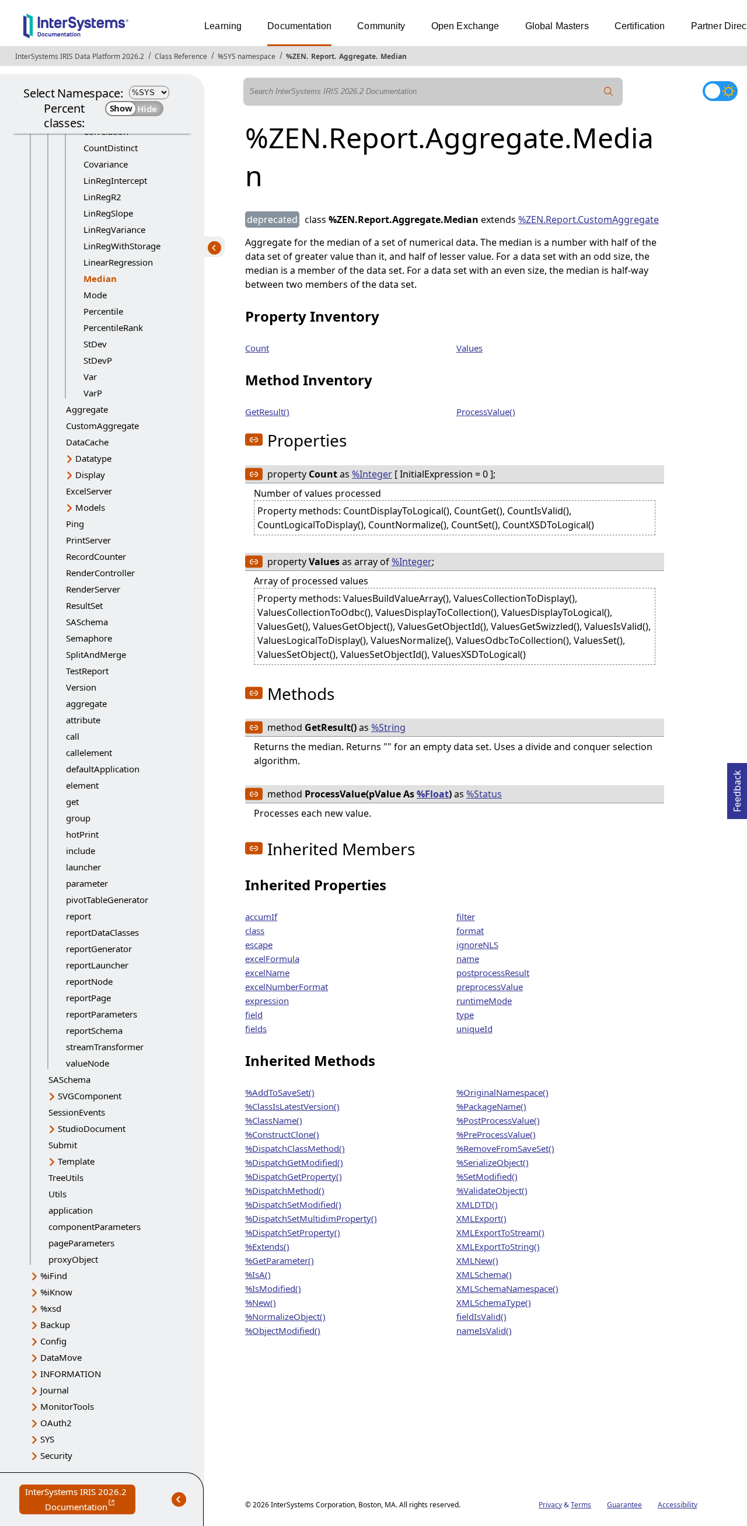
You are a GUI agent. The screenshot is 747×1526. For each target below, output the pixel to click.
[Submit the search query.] (609, 92)
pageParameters (81, 1243)
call (72, 736)
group (78, 818)
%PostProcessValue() (498, 1120)
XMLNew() (477, 1260)
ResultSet (84, 605)
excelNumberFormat (286, 986)
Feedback (737, 787)
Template (76, 1161)
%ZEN (296, 56)
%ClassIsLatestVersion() (292, 1106)
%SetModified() (487, 1176)
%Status (484, 794)
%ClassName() (273, 1120)
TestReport (87, 671)
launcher (83, 867)
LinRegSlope (108, 213)
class (254, 930)
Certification (640, 26)
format (470, 930)
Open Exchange (465, 26)
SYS (47, 1439)
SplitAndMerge (96, 654)
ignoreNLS (477, 944)
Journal (54, 1390)
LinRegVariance (114, 229)
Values (469, 348)
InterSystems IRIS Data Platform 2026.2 (79, 56)
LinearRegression (118, 262)
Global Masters (557, 26)
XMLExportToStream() (500, 1232)
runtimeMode (484, 1000)
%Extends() (267, 1246)
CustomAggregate (102, 425)
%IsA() (258, 1274)
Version (81, 687)
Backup (55, 1324)
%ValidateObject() (492, 1190)
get (72, 801)
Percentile (103, 311)
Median (394, 56)
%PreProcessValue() (496, 1134)
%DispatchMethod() (284, 1190)
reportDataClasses (102, 932)
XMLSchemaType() (493, 1302)
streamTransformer (105, 1047)
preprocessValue (489, 986)
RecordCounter (96, 556)
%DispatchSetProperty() (292, 1232)
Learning (223, 26)
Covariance (105, 164)
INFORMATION (70, 1373)
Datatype (93, 458)
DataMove (61, 1357)
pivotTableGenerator (107, 899)
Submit (62, 1145)
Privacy (550, 1505)
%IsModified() (273, 1288)
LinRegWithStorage (121, 246)
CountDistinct (110, 148)
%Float (433, 794)
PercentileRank (113, 327)
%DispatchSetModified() (293, 1204)
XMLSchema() (484, 1274)
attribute (83, 720)
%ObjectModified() (282, 1330)
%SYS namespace (246, 56)
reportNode (89, 981)
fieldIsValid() (481, 1316)
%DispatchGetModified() (294, 1162)
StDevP (97, 360)
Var (90, 376)
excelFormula (272, 958)
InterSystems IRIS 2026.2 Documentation (80, 1500)
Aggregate (357, 56)
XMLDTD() (477, 1204)
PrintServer (88, 540)
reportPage (88, 998)
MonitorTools (67, 1406)
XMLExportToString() (498, 1246)
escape (259, 944)
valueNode (87, 1063)
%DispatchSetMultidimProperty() (311, 1218)
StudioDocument (91, 1128)
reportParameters (101, 1014)
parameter (87, 883)
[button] (254, 439)
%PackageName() (491, 1106)
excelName (267, 972)
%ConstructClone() (282, 1134)
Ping (75, 523)
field (254, 1014)
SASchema (87, 622)
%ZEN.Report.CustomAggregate (588, 219)
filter (465, 916)
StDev (95, 344)
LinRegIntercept (115, 180)
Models (90, 507)
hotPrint (82, 834)
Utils (57, 1194)
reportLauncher (97, 965)
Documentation (299, 26)
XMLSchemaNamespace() (507, 1288)
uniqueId (474, 1028)
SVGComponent (89, 1096)
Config (53, 1341)
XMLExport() (481, 1218)
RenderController (100, 573)
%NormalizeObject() (285, 1316)
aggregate (86, 703)
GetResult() (267, 411)
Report (322, 56)
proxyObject (73, 1259)
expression (267, 1000)
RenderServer (93, 589)
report (78, 916)
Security (56, 1455)
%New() (260, 1302)
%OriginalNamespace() (502, 1092)
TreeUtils (65, 1177)
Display (90, 474)
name (467, 958)
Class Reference (181, 56)
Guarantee (624, 1505)
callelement (89, 752)
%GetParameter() (279, 1260)
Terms (581, 1505)
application (70, 1210)
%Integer (372, 474)
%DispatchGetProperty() (293, 1176)
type (465, 1014)
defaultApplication (102, 769)
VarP (92, 393)
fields (256, 1028)
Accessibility (677, 1505)
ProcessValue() (485, 411)
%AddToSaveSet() (280, 1092)
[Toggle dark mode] (720, 91)
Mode (95, 295)
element (82, 785)
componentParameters (94, 1226)
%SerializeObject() (492, 1162)
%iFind (53, 1275)
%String (388, 727)
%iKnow (56, 1292)
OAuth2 (56, 1423)
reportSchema (94, 1030)
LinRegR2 (102, 197)
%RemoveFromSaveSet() (505, 1148)
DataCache (87, 442)
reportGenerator (99, 948)
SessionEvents (76, 1112)
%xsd (50, 1308)
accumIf (261, 916)
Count (257, 348)
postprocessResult (492, 972)
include (80, 850)
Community (381, 26)
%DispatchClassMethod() (295, 1148)
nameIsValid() (484, 1330)
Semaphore (89, 638)
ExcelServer (89, 491)
